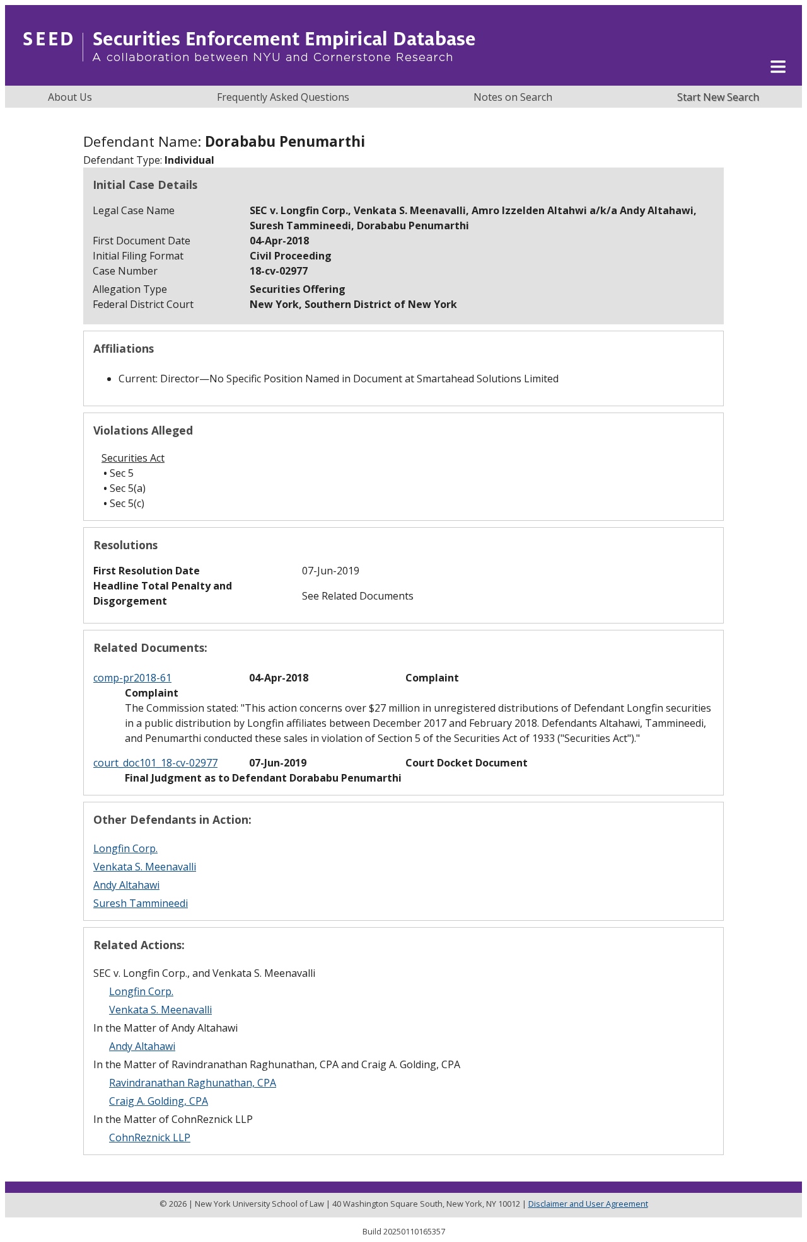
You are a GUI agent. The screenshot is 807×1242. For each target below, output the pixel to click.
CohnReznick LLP (149, 1137)
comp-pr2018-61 (132, 678)
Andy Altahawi (126, 885)
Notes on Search (512, 97)
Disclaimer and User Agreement (588, 1203)
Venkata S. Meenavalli (144, 867)
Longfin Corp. (125, 848)
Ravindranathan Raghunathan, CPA (192, 1083)
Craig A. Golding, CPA (158, 1101)
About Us (70, 97)
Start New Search (718, 97)
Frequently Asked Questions (283, 97)
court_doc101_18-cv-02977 (155, 763)
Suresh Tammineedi (140, 903)
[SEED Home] (249, 79)
